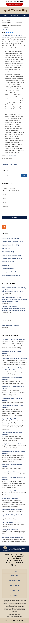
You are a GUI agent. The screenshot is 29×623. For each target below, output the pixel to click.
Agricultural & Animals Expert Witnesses (11, 352)
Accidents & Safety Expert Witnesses (13, 339)
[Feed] (4, 227)
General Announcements (11, 255)
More (24, 15)
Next (16, 164)
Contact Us (14, 15)
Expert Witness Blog (14, 10)
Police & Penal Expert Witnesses (12, 509)
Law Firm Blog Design (14, 620)
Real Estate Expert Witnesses (11, 522)
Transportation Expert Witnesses (12, 537)
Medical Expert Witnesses (10, 498)
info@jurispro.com (14, 565)
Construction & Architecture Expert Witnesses (13, 388)
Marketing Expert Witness (11, 275)
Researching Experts (11, 155)
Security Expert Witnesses (10, 530)
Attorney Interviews (9, 272)
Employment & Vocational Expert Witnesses (12, 406)
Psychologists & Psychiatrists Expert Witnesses (13, 516)
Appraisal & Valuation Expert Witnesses (14, 358)
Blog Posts (14, 595)
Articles (5, 265)
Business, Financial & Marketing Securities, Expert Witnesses (12, 369)
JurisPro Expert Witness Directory (14, 616)
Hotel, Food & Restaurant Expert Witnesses (12, 465)
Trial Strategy (8, 252)
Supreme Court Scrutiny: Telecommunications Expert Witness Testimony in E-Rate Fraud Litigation (13, 308)
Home (5, 15)
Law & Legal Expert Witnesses (11, 491)
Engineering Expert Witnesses (11, 419)
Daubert (6, 248)
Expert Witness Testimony (12, 241)
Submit (14, 217)
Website (14, 576)
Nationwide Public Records (10, 325)
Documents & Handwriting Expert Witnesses (12, 399)
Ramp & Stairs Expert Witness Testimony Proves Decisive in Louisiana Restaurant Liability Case (14, 299)
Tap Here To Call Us (15, 4)
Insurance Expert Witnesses (10, 472)
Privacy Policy (14, 581)
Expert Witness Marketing (12, 258)
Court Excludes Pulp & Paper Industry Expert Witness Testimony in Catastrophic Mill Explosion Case (14, 290)
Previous (5, 164)
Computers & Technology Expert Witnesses (12, 378)
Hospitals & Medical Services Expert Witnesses (13, 452)
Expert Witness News (10, 245)
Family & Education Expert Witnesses (14, 444)
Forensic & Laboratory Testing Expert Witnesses (14, 478)
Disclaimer (14, 585)
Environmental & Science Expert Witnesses (12, 433)
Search (24, 175)
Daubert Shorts (8, 262)
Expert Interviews (8, 268)
